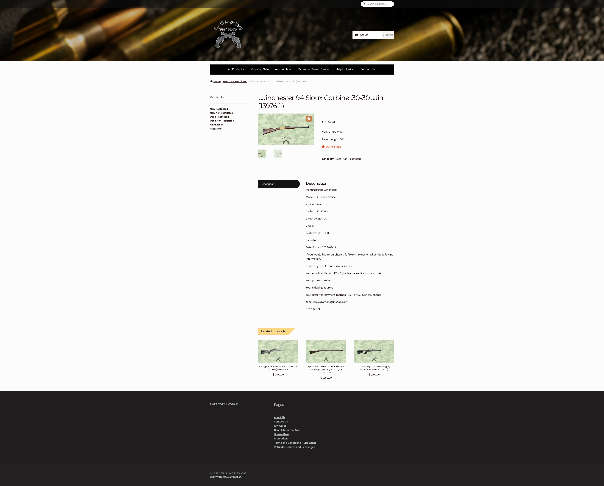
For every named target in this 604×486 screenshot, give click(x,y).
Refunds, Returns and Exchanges (294, 447)
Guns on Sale (260, 69)
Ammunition (283, 69)
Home (217, 81)
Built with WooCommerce (225, 476)
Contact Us (367, 69)
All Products (236, 69)
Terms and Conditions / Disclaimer (295, 442)
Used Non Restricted (235, 81)
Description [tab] (267, 184)
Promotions (281, 438)
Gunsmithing (282, 434)
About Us (279, 417)
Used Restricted (219, 116)
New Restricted (219, 109)
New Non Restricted (221, 112)
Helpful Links (344, 69)
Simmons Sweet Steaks (313, 69)
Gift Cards (280, 425)
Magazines (216, 128)
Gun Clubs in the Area (287, 430)
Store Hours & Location (224, 403)
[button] (309, 119)
